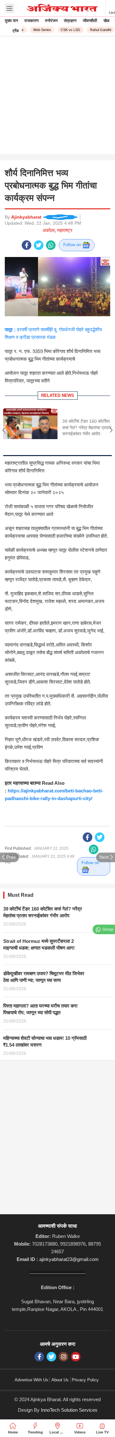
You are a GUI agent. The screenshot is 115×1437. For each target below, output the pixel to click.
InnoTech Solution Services (69, 1410)
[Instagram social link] (63, 1356)
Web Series (40, 30)
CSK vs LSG (68, 30)
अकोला (48, 230)
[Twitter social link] (38, 245)
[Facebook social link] (26, 245)
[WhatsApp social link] (51, 245)
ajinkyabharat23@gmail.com (69, 1259)
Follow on (72, 244)
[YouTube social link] (75, 1356)
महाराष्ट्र (65, 230)
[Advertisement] (57, 96)
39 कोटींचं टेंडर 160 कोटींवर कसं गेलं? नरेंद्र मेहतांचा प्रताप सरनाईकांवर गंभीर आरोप (86, 427)
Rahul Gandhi (98, 30)
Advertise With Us (31, 1379)
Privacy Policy (85, 1379)
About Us (60, 1379)
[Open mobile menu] (10, 8)
